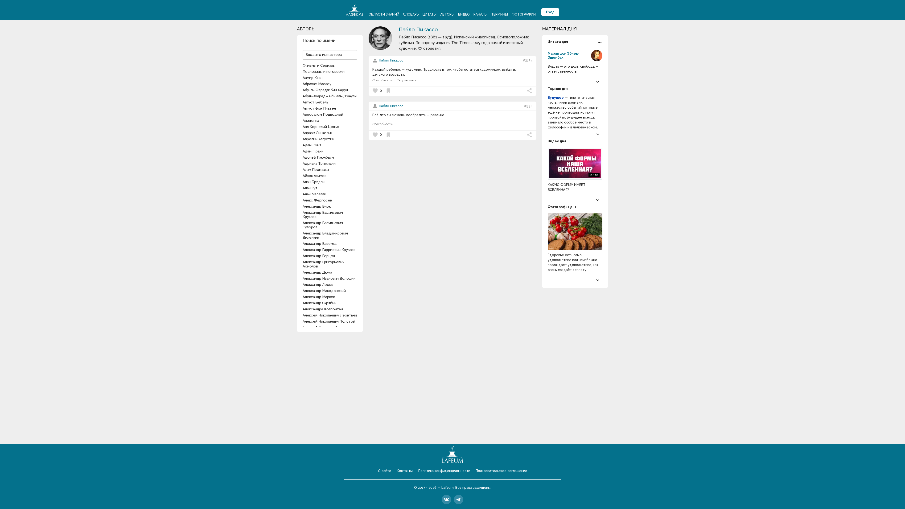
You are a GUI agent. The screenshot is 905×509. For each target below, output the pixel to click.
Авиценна (311, 121)
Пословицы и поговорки (324, 72)
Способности (382, 80)
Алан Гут (310, 188)
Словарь (411, 14)
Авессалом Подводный (323, 114)
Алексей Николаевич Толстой (329, 321)
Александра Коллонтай (323, 309)
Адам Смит (312, 145)
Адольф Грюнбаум (318, 157)
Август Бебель (316, 102)
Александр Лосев (318, 285)
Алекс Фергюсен (317, 200)
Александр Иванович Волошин (329, 278)
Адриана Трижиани (319, 163)
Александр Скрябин (319, 303)
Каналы (480, 14)
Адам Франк (313, 151)
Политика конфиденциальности (444, 471)
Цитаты (429, 14)
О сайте (384, 471)
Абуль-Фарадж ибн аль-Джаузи (330, 96)
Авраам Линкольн (317, 133)
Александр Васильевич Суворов (323, 225)
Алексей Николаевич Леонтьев (330, 315)
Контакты (405, 471)
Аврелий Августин (318, 139)
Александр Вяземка (320, 244)
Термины (499, 14)
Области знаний (384, 14)
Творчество (406, 80)
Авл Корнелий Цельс (321, 127)
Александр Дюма (317, 272)
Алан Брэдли (314, 182)
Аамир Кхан (312, 78)
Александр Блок (317, 206)
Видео (464, 14)
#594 (528, 106)
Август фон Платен (319, 108)
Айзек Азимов (314, 176)
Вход (550, 12)
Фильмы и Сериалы (319, 65)
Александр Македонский (324, 291)
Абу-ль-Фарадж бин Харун (325, 90)
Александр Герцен (319, 256)
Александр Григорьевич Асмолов (323, 264)
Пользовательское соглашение (501, 471)
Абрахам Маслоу (317, 84)
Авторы (447, 14)
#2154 (528, 60)
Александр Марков (319, 297)
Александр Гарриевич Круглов (329, 250)
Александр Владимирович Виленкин (325, 235)
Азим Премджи (316, 170)
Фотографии (524, 14)
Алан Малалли (314, 194)
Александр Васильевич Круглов (323, 214)
